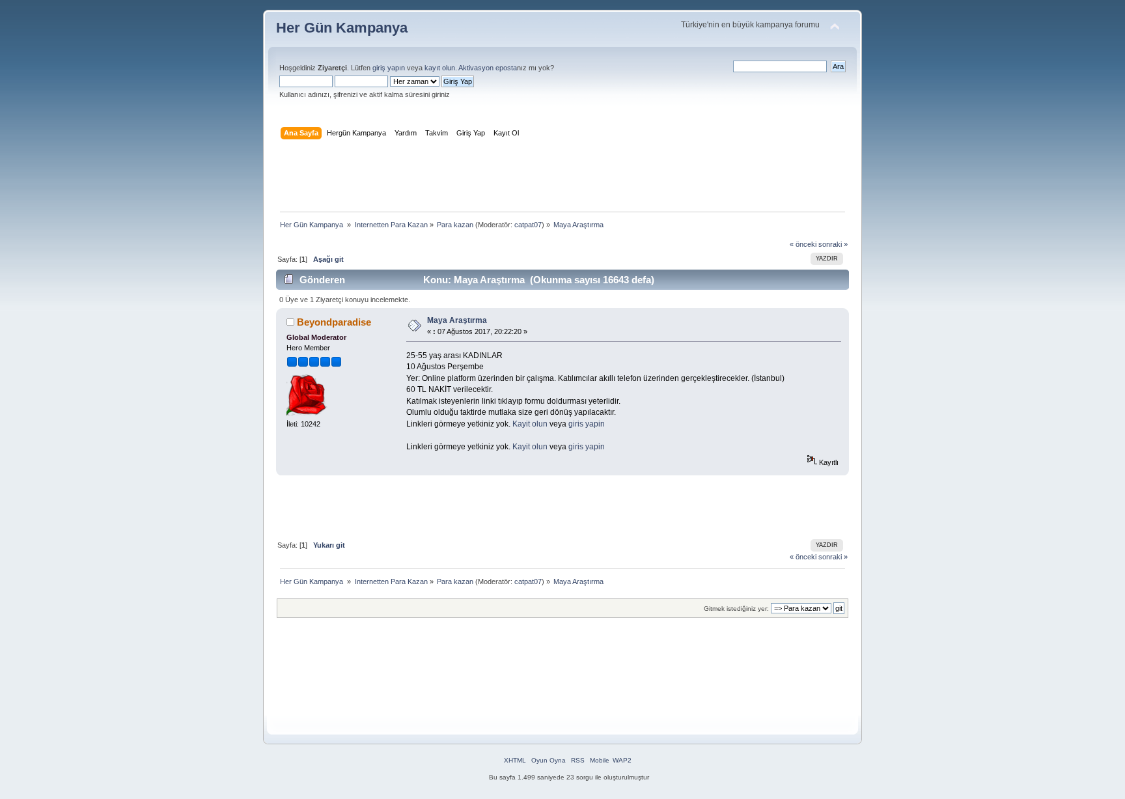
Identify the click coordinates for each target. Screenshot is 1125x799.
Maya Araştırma (457, 320)
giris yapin (586, 423)
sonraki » (833, 244)
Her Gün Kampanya (342, 28)
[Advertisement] (562, 178)
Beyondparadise (334, 322)
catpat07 (528, 225)
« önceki (803, 244)
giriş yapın (388, 68)
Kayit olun (530, 423)
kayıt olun (439, 68)
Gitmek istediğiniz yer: (736, 608)
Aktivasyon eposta (487, 68)
